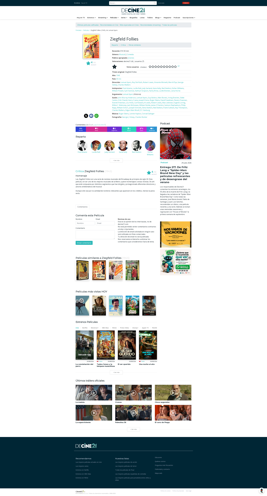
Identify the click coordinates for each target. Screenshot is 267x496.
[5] (161, 67)
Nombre (79, 219)
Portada (78, 30)
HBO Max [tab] (105, 328)
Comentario (80, 228)
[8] (169, 67)
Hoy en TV (84, 3)
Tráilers (150, 18)
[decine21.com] (86, 445)
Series (123, 18)
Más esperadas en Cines (129, 25)
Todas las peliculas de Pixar (124, 470)
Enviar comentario (84, 243)
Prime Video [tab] (124, 328)
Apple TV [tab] (145, 328)
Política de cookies (165, 491)
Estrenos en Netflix (82, 470)
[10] (175, 67)
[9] (172, 67)
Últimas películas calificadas (88, 25)
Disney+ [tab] (135, 328)
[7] (167, 67)
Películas (113, 18)
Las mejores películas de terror (126, 466)
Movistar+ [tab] (95, 328)
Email (98, 219)
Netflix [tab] (84, 328)
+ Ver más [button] (133, 429)
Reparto (115, 45)
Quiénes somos (160, 461)
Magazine (167, 18)
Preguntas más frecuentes (164, 465)
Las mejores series (82, 466)
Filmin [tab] (114, 328)
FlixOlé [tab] (154, 328)
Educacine (158, 457)
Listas (142, 18)
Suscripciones (188, 18)
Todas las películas (169, 25)
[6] (164, 67)
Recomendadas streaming (150, 25)
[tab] (82, 207)
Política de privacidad (178, 491)
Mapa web (158, 473)
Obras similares (135, 45)
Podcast (177, 18)
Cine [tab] (77, 328)
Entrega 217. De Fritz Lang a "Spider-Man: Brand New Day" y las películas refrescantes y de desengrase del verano (175, 175)
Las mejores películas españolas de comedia (130, 474)
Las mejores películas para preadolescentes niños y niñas (133, 479)
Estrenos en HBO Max (83, 474)
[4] (158, 67)
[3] (155, 67)
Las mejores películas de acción (126, 462)
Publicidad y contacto (162, 469)
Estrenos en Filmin (82, 478)
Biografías (133, 18)
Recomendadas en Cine (109, 25)
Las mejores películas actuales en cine (89, 462)
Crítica (123, 45)
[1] (150, 67)
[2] (152, 67)
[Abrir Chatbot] (261, 490)
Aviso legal (188, 491)
